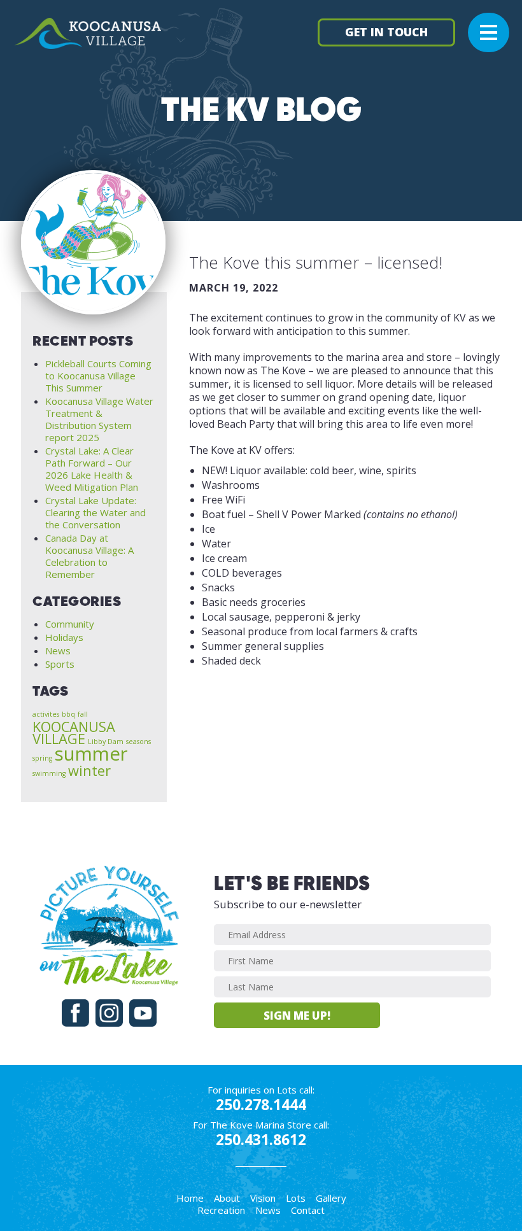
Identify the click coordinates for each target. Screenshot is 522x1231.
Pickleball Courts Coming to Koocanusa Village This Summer (98, 375)
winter (89, 770)
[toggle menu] (488, 31)
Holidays (64, 637)
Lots (296, 1198)
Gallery (331, 1198)
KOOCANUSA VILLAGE (73, 732)
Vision (263, 1198)
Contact (308, 1210)
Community (69, 623)
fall (83, 714)
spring (42, 758)
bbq (68, 714)
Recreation (221, 1210)
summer (91, 753)
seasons (138, 741)
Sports (59, 664)
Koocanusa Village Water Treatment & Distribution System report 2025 (99, 419)
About (227, 1198)
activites (45, 714)
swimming (49, 773)
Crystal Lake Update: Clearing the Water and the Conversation (95, 512)
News (58, 650)
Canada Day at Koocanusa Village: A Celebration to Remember (89, 555)
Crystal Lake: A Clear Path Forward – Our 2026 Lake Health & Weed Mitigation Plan (91, 468)
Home (190, 1198)
